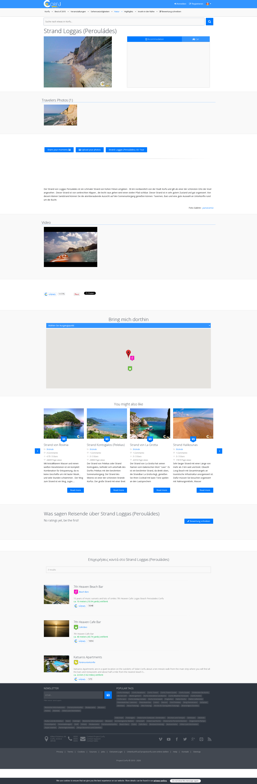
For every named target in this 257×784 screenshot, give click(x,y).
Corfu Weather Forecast (178, 696)
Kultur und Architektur (54, 721)
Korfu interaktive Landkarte (155, 696)
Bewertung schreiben (170, 11)
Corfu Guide (184, 692)
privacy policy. (160, 781)
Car (197, 39)
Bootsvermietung (157, 724)
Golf (76, 724)
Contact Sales (92, 741)
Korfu (49, 11)
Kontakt (185, 751)
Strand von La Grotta (144, 445)
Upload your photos (91, 149)
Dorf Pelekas (175, 702)
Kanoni (164, 702)
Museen (101, 707)
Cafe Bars (82, 627)
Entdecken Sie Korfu (200, 692)
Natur (118, 11)
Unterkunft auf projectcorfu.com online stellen (148, 751)
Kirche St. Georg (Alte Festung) (166, 705)
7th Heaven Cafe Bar (87, 622)
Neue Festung (132, 705)
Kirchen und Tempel (176, 718)
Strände (49, 449)
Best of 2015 (62, 11)
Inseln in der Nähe (146, 11)
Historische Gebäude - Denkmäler (151, 718)
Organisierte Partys (197, 721)
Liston (156, 702)
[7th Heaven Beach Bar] (56, 594)
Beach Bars (83, 591)
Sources (93, 751)
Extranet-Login (116, 751)
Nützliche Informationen (55, 707)
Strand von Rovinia (56, 445)
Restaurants (90, 707)
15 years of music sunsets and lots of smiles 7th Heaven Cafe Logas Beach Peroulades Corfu (119, 598)
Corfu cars (121, 699)
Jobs (103, 751)
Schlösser (191, 718)
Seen (68, 721)
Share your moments (57, 149)
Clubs (134, 724)
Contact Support (94, 739)
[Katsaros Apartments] (56, 663)
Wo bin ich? (121, 696)
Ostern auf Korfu (153, 721)
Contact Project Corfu (96, 736)
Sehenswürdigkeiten (100, 11)
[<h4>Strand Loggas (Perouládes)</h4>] (78, 61)
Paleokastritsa (145, 702)
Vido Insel (119, 718)
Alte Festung (146, 705)
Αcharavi (203, 702)
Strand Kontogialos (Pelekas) (106, 445)
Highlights (130, 11)
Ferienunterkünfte (86, 662)
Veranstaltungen (80, 11)
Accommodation (155, 39)
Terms (70, 751)
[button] (132, 358)
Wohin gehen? (135, 696)
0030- (75, 736)
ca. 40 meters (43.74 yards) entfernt (91, 636)
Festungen (130, 718)
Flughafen (169, 699)
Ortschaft (140, 721)
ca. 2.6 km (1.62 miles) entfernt (88, 674)
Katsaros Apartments (88, 657)
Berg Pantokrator (190, 702)
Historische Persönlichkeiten (175, 721)
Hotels (47, 711)
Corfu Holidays (123, 692)
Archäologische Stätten (124, 721)
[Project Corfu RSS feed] (209, 739)
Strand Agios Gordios (190, 705)
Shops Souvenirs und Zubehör (89, 727)
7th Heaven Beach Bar (88, 587)
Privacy (60, 751)
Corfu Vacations (138, 692)
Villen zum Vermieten (71, 711)
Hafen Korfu (181, 699)
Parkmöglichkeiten (66, 727)
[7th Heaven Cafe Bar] (56, 628)
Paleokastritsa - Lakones (127, 702)
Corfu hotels (196, 696)
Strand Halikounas (185, 445)
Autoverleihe (172, 724)
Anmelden (181, 4)
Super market (50, 727)
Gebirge (76, 721)
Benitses (120, 705)
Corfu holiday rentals (137, 699)
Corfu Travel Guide (168, 692)
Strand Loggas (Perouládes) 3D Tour (126, 149)
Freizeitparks (50, 724)
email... (48, 695)
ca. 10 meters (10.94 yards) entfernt (91, 601)
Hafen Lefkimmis (195, 699)
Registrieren (197, 4)
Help (175, 751)
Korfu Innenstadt (155, 699)
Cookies (81, 751)
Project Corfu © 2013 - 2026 (128, 760)
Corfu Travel (153, 692)
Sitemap (197, 751)
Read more (75, 490)
